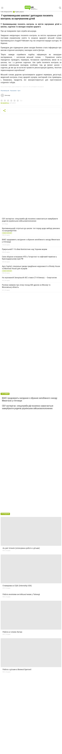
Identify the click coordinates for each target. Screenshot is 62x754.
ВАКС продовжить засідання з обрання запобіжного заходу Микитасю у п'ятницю (31, 240)
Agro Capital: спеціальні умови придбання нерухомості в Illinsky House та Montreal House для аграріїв (31, 267)
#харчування (13, 90)
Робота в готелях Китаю (12, 632)
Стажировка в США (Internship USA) (17, 586)
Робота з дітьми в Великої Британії (17, 669)
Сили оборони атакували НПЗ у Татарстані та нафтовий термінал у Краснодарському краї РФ (29, 258)
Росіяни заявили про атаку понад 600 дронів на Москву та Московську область (26, 286)
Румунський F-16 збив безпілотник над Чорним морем (24, 249)
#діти (19, 90)
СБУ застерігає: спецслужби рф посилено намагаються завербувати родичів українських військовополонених (30, 220)
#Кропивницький (5, 90)
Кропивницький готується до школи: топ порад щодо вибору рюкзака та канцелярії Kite (31, 229)
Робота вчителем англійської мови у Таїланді (21, 594)
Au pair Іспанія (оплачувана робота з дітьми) (21, 548)
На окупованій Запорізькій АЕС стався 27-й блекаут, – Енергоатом (29, 277)
